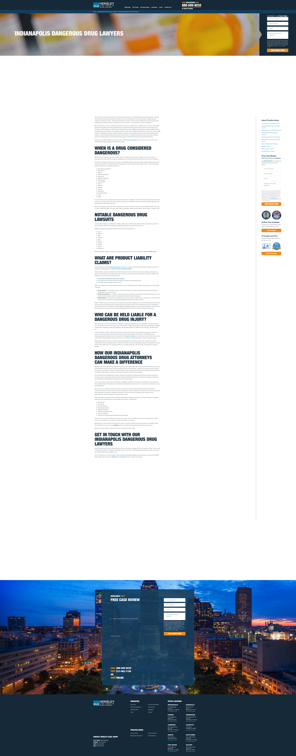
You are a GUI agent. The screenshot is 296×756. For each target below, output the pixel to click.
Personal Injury (152, 736)
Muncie (170, 735)
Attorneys (128, 7)
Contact (150, 712)
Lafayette (190, 725)
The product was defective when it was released (111, 279)
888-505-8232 (191, 5)
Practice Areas (144, 7)
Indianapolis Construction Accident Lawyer (271, 140)
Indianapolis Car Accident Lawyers (271, 123)
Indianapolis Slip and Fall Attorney (271, 137)
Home (95, 11)
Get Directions (172, 711)
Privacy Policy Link (273, 198)
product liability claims (150, 251)
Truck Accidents (152, 733)
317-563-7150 (121, 671)
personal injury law (114, 267)
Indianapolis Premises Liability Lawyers (270, 133)
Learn (161, 7)
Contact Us (167, 7)
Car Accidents (134, 733)
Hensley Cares (134, 709)
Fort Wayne (172, 745)
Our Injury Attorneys (153, 704)
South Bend (190, 735)
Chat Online (271, 230)
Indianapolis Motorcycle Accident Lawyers (271, 127)
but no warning (121, 300)
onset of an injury (130, 336)
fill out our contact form (130, 140)
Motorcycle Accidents (136, 736)
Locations (154, 7)
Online (117, 678)
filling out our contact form (119, 457)
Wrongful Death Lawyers (268, 151)
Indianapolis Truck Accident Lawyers (271, 130)
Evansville (190, 705)
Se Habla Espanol (187, 8)
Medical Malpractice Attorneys (270, 144)
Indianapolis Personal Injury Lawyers (107, 11)
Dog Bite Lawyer (266, 146)
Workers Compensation (268, 149)
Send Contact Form (277, 50)
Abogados (150, 709)
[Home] (103, 5)
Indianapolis (173, 705)
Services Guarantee (136, 707)
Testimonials (151, 707)
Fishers (171, 715)
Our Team (136, 7)
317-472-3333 (102, 742)
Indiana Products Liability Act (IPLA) (122, 269)
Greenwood (190, 715)
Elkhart (189, 745)
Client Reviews (271, 253)
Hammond (171, 725)
